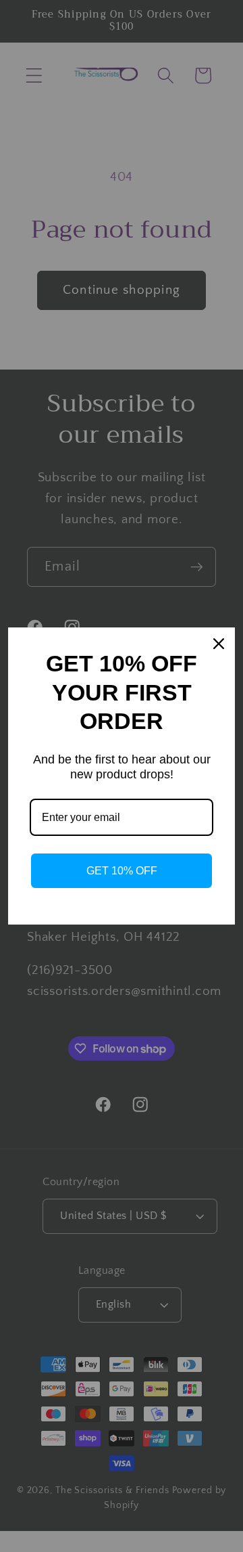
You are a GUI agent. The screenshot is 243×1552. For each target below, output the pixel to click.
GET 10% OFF (121, 871)
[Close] (218, 643)
